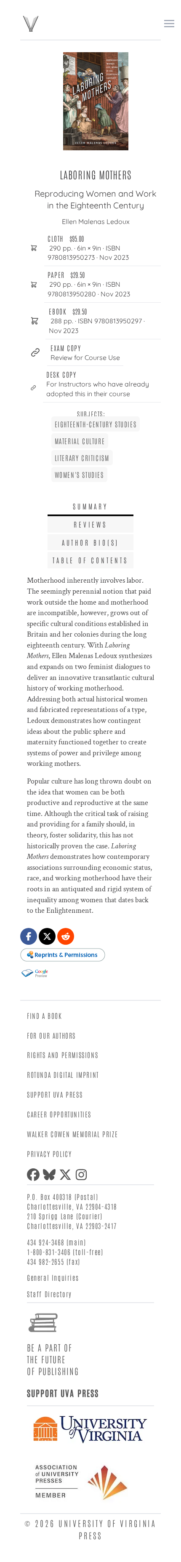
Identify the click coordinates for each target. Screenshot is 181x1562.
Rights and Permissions (62, 1054)
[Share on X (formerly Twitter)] (47, 936)
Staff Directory (49, 1294)
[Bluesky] (51, 1174)
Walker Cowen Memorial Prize (72, 1134)
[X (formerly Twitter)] (67, 1174)
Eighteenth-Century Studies (96, 424)
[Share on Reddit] (65, 936)
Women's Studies (79, 474)
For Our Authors (51, 1035)
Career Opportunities (59, 1114)
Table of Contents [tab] (90, 560)
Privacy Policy (49, 1153)
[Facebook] (35, 1174)
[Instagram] (83, 1174)
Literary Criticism (82, 457)
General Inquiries (53, 1277)
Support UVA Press (55, 1094)
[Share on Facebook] (28, 936)
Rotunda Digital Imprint (63, 1074)
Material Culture (80, 441)
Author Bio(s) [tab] (90, 542)
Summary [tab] (90, 506)
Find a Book (44, 1015)
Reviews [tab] (90, 524)
